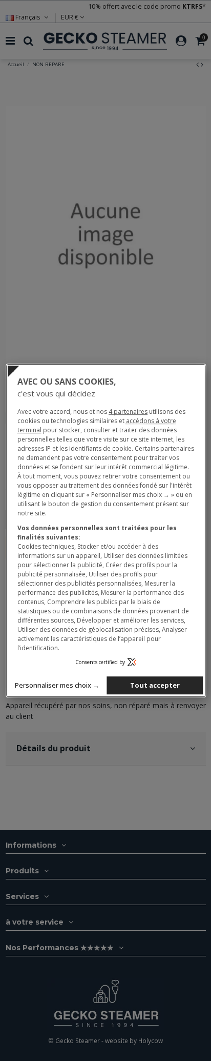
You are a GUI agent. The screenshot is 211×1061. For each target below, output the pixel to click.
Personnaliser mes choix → (57, 685)
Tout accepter (155, 685)
